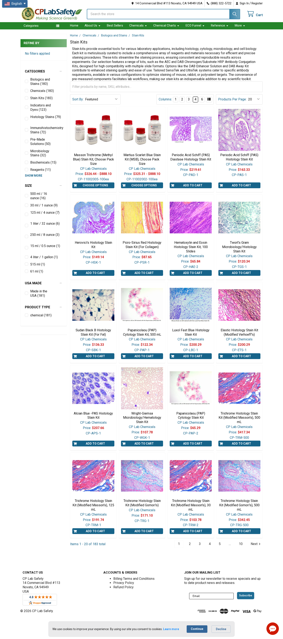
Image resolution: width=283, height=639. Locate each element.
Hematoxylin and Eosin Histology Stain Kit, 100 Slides (191, 247)
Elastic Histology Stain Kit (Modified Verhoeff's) (239, 332)
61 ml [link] (36, 271)
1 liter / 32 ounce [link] (45, 223)
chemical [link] (41, 315)
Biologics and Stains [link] (40, 81)
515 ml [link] (37, 264)
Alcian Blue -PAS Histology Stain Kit (93, 415)
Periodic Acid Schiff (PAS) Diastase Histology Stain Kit (190, 157)
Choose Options (95, 185)
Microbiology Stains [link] (39, 153)
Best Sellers (115, 25)
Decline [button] (221, 629)
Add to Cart (192, 185)
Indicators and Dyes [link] (40, 107)
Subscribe (245, 595)
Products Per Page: (232, 99)
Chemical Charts (164, 25)
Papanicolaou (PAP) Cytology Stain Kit (190, 415)
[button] (43, 71)
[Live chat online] (272, 628)
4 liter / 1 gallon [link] (44, 257)
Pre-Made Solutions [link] (40, 141)
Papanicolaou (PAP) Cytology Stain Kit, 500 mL (142, 332)
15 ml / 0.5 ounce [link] (45, 246)
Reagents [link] (40, 170)
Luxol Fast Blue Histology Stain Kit (190, 332)
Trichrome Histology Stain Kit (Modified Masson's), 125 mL (93, 505)
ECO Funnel (193, 25)
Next (254, 544)
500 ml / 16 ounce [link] (38, 196)
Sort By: (77, 99)
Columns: (165, 99)
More (238, 25)
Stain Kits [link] (41, 98)
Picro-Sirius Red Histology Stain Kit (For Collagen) (142, 245)
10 (241, 544)
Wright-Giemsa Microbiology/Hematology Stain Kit (142, 417)
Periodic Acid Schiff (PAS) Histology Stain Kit (239, 157)
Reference (218, 25)
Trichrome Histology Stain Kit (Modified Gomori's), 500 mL (239, 505)
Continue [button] (197, 629)
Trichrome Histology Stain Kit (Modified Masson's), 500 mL (239, 417)
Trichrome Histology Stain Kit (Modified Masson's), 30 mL (191, 505)
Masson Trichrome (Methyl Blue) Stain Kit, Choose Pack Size (93, 159)
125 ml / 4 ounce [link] (44, 213)
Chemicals (136, 25)
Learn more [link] (171, 629)
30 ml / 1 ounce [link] (44, 205)
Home (74, 25)
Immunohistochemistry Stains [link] (46, 130)
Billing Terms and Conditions (134, 579)
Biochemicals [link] (43, 162)
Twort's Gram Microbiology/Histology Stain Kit (239, 247)
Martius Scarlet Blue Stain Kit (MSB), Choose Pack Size (142, 159)
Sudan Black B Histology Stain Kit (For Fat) (93, 332)
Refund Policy (123, 587)
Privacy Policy (123, 583)
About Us (91, 25)
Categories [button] (31, 26)
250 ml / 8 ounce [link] (44, 235)
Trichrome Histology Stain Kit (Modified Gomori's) (142, 503)
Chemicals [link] (42, 91)
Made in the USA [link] (38, 293)
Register (257, 3)
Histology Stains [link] (45, 117)
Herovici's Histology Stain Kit (93, 245)
